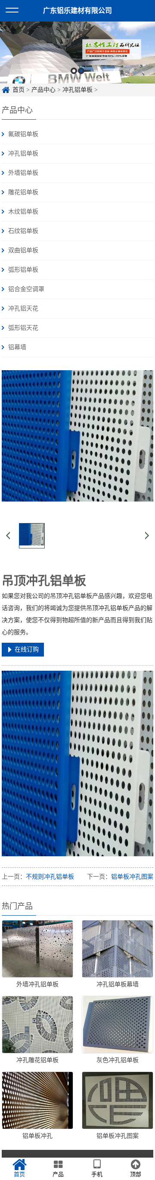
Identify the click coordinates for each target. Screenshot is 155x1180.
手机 (96, 1174)
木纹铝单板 (23, 211)
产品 (58, 1174)
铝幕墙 (17, 347)
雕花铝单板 (23, 192)
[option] (77, 53)
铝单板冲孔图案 (132, 876)
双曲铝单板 (23, 250)
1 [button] (73, 70)
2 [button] (81, 70)
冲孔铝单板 (77, 90)
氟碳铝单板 (23, 134)
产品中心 (43, 90)
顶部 (135, 1174)
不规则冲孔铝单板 (50, 876)
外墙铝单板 (23, 173)
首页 (18, 90)
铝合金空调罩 (26, 289)
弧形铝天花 (23, 328)
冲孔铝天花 (23, 308)
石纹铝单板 (23, 231)
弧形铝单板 (23, 269)
